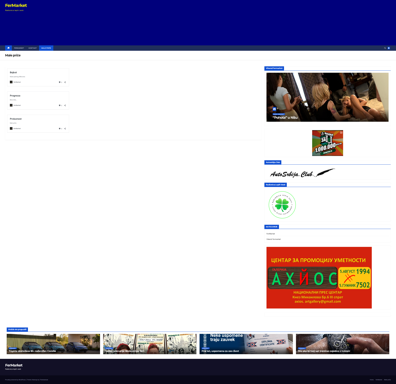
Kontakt (33, 48)
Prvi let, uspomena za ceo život (220, 351)
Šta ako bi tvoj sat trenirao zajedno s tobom (324, 351)
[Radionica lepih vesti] (282, 205)
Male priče (46, 48)
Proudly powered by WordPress (15, 379)
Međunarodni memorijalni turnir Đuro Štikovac (312, 118)
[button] (385, 48)
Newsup (34, 379)
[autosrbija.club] (301, 172)
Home (372, 379)
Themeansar (44, 379)
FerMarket (16, 5)
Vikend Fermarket (282, 114)
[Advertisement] (198, 27)
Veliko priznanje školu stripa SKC (124, 351)
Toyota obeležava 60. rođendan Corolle (32, 351)
